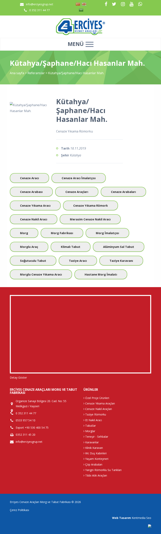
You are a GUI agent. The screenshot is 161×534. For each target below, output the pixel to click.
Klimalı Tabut (70, 247)
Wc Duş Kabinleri (95, 453)
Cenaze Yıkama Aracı (35, 205)
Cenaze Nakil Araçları (98, 409)
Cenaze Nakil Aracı (33, 219)
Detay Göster (18, 377)
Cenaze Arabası (31, 192)
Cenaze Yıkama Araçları (99, 403)
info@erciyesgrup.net (39, 4)
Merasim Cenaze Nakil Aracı (90, 219)
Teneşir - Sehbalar (96, 436)
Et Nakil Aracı (93, 420)
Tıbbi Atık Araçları (95, 475)
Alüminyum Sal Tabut (118, 247)
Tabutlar (90, 425)
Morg (24, 233)
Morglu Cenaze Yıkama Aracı (41, 274)
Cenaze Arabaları (123, 192)
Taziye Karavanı (121, 261)
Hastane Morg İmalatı (101, 274)
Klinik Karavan (93, 448)
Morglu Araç (29, 247)
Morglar (89, 431)
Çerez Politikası (19, 510)
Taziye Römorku (95, 414)
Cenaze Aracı (29, 178)
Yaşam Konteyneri (96, 459)
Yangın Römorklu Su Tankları (103, 470)
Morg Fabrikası (62, 233)
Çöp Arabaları (93, 464)
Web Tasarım (121, 518)
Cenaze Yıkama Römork (90, 205)
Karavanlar (91, 442)
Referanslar (36, 73)
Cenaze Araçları (76, 192)
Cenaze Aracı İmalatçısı (79, 178)
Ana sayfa (17, 73)
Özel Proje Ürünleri (96, 398)
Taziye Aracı (78, 261)
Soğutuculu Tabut (33, 261)
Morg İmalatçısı (107, 233)
